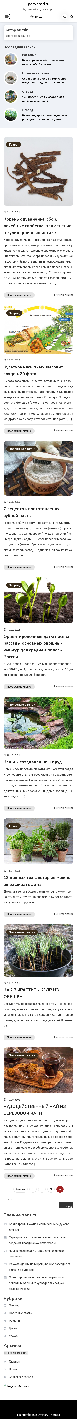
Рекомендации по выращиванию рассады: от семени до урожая (39, 1266)
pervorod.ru (38, 4)
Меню (34, 16)
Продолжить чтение (19, 295)
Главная (14, 1361)
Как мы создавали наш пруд (33, 762)
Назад (20, 1189)
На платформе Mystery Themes (38, 1415)
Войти (13, 1369)
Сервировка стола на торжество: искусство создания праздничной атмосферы (45, 82)
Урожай (14, 1336)
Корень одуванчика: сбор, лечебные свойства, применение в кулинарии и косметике (37, 225)
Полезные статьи (35, 73)
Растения (29, 55)
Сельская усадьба (21, 1377)
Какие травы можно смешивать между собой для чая (40, 1226)
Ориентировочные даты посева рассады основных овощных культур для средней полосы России (36, 1283)
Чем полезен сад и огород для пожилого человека (36, 1253)
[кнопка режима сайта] (64, 16)
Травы (13, 144)
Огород (27, 91)
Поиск (8, 1199)
